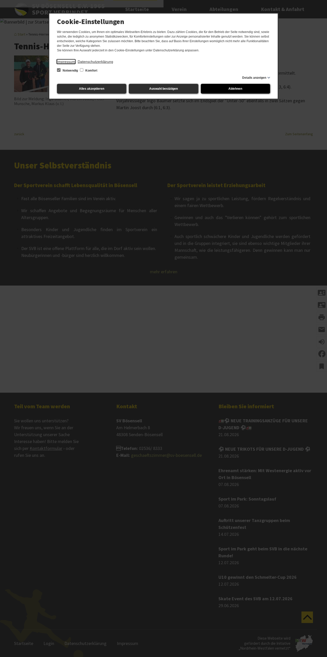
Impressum (66, 62)
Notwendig (70, 70)
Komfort (91, 70)
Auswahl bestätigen (163, 88)
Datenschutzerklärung (95, 62)
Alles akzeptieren (91, 88)
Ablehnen (235, 88)
